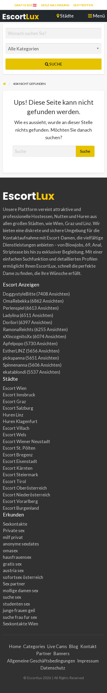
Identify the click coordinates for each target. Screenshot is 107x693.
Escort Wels (14, 434)
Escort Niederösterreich (26, 494)
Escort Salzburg (18, 408)
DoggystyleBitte (19, 294)
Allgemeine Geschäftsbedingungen (41, 660)
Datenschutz (53, 668)
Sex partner (14, 584)
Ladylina (11, 315)
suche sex (12, 597)
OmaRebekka (16, 301)
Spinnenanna (15, 365)
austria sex (13, 570)
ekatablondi (14, 372)
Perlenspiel (13, 308)
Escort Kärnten (17, 468)
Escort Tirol (14, 481)
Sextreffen (83, 5)
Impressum (88, 660)
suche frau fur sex (20, 617)
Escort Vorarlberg (20, 501)
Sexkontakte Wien (20, 623)
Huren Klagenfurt (20, 421)
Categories (34, 646)
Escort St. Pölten (19, 448)
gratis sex (12, 564)
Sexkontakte (15, 524)
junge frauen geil (19, 610)
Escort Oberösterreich (25, 488)
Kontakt (88, 646)
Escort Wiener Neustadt (26, 441)
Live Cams (57, 646)
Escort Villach (16, 428)
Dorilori (10, 322)
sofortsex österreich (23, 577)
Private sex (14, 530)
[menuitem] (25, 5)
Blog (73, 646)
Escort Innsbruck (19, 394)
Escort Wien (14, 388)
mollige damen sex (20, 590)
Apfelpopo (13, 343)
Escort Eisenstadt (20, 461)
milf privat (13, 537)
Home (15, 646)
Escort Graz (14, 401)
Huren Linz (13, 415)
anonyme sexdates (21, 544)
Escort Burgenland (21, 508)
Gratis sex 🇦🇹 (25, 5)
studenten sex (16, 604)
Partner (43, 653)
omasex (10, 550)
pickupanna (14, 358)
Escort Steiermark (20, 474)
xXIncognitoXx (17, 336)
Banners (62, 653)
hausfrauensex (17, 557)
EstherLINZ (14, 351)
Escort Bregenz (18, 455)
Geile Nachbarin (55, 5)
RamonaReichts (18, 329)
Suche (55, 64)
